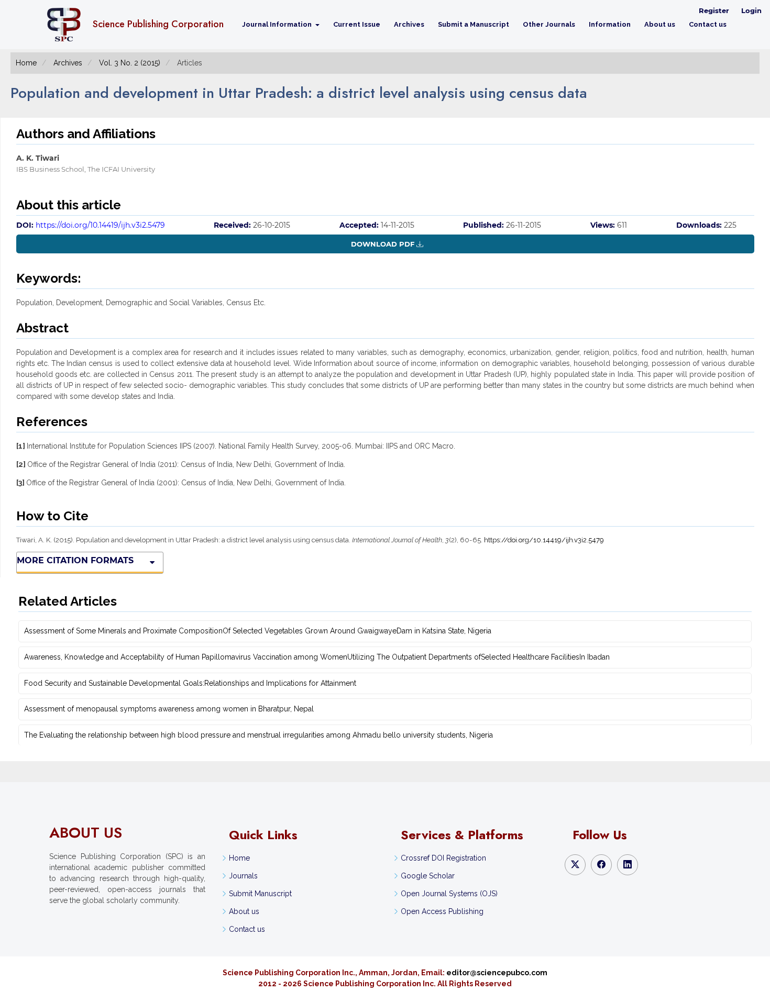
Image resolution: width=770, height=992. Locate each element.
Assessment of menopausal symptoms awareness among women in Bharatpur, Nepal (169, 709)
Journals (243, 875)
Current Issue (356, 24)
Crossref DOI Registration (443, 858)
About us (659, 24)
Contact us (708, 24)
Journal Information (277, 24)
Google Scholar (428, 875)
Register (714, 10)
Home (26, 63)
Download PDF (382, 244)
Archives (409, 24)
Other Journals (549, 24)
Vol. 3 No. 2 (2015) (129, 63)
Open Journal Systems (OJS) (449, 893)
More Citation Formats (75, 560)
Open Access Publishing (442, 911)
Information (610, 24)
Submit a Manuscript (473, 24)
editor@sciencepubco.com (496, 972)
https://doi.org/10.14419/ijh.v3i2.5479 (100, 225)
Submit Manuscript (260, 893)
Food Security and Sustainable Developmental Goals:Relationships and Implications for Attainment (190, 683)
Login (751, 10)
